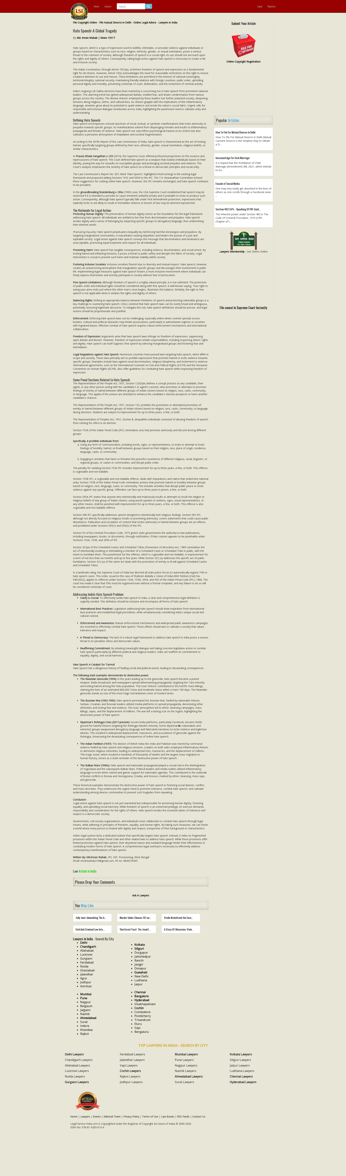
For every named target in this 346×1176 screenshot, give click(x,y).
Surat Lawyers (184, 1082)
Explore (108, 6)
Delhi (83, 943)
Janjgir (138, 964)
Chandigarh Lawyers (79, 1060)
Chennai (140, 992)
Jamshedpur (142, 956)
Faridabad (87, 962)
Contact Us (198, 1116)
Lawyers (85, 1116)
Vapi (137, 1028)
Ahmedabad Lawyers (189, 1076)
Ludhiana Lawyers (242, 1071)
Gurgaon (86, 958)
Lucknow (86, 954)
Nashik (85, 1014)
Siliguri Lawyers (240, 1060)
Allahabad (87, 951)
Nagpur (85, 1002)
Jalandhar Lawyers (132, 1060)
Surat (84, 1022)
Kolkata (139, 945)
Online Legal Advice (145, 22)
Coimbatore (142, 1012)
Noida (84, 966)
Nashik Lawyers (185, 1071)
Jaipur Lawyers (240, 1065)
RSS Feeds (183, 1116)
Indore (84, 1026)
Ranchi (138, 960)
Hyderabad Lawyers (243, 1082)
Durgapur (141, 952)
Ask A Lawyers (140, 895)
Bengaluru (141, 1032)
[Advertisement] (243, 89)
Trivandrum (142, 1020)
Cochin (139, 1008)
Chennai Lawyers (241, 1076)
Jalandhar (86, 974)
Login (259, 6)
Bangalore (141, 996)
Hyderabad (141, 1000)
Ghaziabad (87, 970)
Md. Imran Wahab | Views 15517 (96, 37)
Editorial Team (112, 1116)
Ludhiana (140, 980)
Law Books (167, 1116)
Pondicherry (142, 1016)
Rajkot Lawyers (130, 1076)
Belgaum (86, 1006)
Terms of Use (150, 1116)
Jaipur (138, 984)
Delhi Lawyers (74, 1054)
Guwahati (140, 972)
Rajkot (84, 1034)
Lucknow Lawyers (77, 1071)
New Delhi (141, 976)
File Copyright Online (85, 22)
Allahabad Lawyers (77, 1065)
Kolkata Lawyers (241, 1054)
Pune (83, 998)
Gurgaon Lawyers (77, 1082)
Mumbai (85, 994)
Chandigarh (88, 947)
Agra (83, 978)
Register (272, 6)
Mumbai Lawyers (186, 1054)
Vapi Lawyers (129, 1065)
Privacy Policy (131, 1116)
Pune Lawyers (184, 1060)
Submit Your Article (243, 23)
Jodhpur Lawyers (131, 1082)
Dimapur (140, 968)
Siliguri (139, 949)
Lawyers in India (168, 22)
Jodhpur (85, 982)
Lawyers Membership (232, 251)
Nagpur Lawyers (186, 1065)
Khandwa (86, 1030)
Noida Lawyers (75, 1076)
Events (97, 1116)
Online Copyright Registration (244, 61)
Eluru (138, 1024)
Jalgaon (85, 1010)
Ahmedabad (88, 1018)
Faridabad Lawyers (132, 1054)
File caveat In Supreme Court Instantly (243, 307)
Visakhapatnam (145, 1004)
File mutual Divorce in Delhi (115, 22)
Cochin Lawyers (130, 1071)
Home (96, 6)
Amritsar (86, 986)
